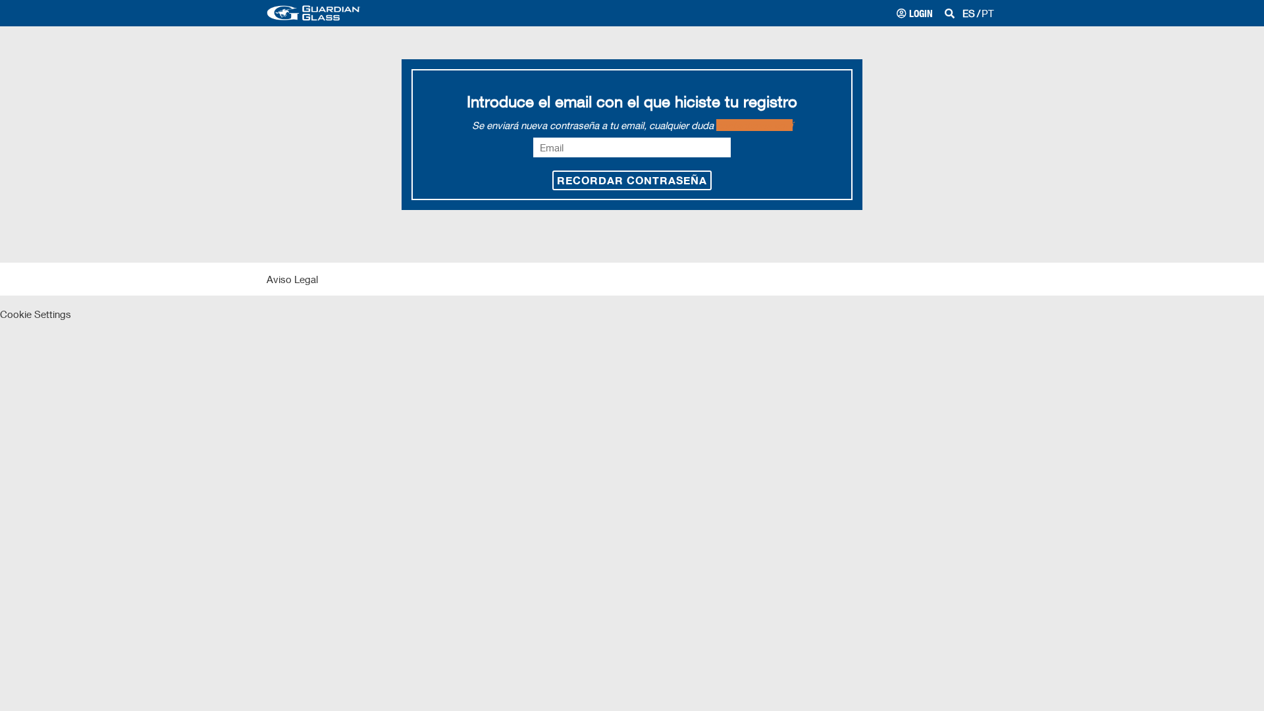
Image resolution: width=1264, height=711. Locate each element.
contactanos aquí (754, 125)
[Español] (968, 13)
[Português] (988, 13)
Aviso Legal (292, 279)
